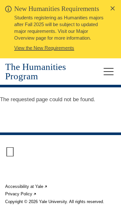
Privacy (21, 193)
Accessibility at (26, 186)
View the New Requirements (44, 48)
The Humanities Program (35, 71)
